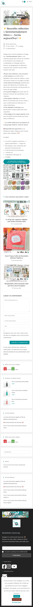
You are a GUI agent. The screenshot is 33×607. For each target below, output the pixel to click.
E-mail (4, 545)
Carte (16, 369)
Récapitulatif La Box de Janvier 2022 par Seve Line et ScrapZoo (16, 285)
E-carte (9, 369)
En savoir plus (16, 602)
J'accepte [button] (16, 596)
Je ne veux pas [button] (16, 599)
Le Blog (20, 46)
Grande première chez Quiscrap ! (13, 422)
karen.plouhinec (11, 44)
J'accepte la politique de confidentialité (15, 552)
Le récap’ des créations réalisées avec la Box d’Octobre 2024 (16, 220)
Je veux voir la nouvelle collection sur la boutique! (16, 161)
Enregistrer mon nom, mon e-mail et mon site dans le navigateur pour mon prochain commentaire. (16, 335)
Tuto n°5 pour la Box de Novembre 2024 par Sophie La (16, 257)
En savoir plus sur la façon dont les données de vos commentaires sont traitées (16, 352)
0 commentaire (10, 48)
